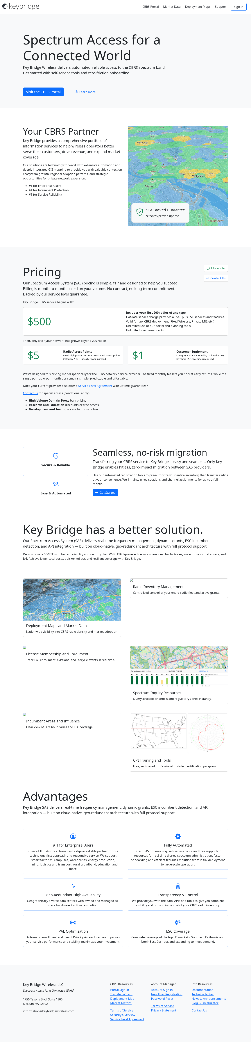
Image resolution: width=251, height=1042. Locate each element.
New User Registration (166, 994)
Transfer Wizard (121, 994)
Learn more (87, 92)
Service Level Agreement (95, 386)
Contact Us (218, 278)
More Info (217, 268)
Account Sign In (162, 990)
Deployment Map (122, 999)
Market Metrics (121, 1003)
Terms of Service (121, 1010)
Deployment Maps (198, 7)
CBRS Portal (150, 7)
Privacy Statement (163, 1010)
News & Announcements (209, 999)
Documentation (203, 990)
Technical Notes (203, 994)
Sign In (238, 7)
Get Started (107, 493)
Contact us (30, 393)
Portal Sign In (119, 990)
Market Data (172, 7)
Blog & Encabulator (205, 1003)
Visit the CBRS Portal (43, 91)
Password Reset (162, 999)
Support (220, 7)
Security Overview (122, 1015)
